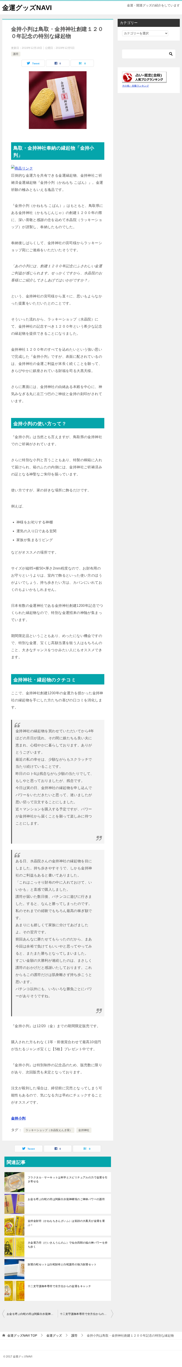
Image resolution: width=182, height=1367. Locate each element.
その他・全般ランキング (135, 85)
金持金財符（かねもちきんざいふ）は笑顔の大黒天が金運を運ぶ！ (66, 1223)
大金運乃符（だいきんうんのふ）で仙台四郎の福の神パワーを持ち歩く (68, 1244)
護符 (15, 53)
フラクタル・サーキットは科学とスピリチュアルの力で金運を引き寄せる (68, 1179)
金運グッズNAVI (27, 7)
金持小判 (18, 1118)
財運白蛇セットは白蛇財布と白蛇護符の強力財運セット (62, 1264)
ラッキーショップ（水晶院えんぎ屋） (49, 1130)
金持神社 (83, 1130)
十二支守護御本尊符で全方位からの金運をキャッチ (59, 1286)
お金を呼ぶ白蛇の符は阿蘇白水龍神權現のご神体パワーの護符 (66, 1199)
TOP (22, 1335)
